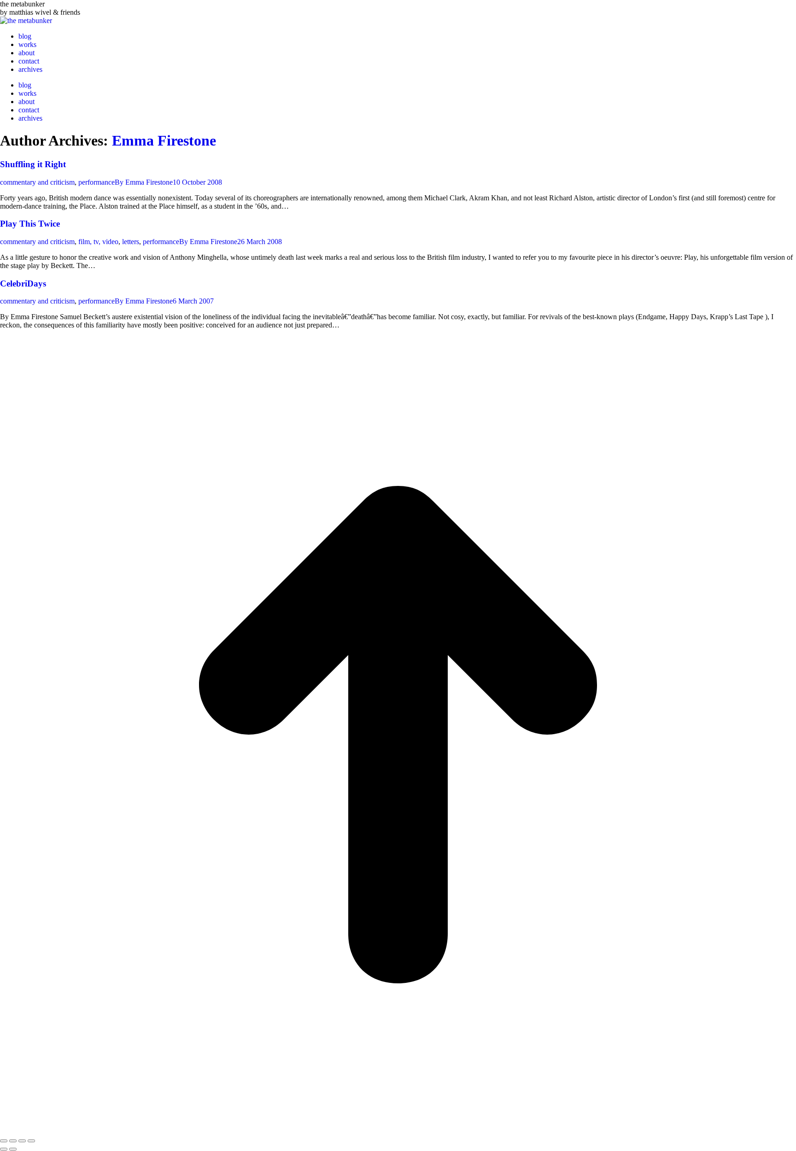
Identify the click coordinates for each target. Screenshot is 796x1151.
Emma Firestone (164, 140)
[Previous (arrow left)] (3, 1149)
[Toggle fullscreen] (22, 1140)
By (144, 182)
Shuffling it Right (33, 164)
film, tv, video (98, 241)
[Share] (13, 1140)
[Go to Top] (398, 1130)
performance (96, 182)
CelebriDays (23, 283)
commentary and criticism (37, 182)
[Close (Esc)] (3, 1140)
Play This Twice (30, 223)
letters (130, 241)
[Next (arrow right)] (13, 1149)
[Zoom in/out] (31, 1140)
